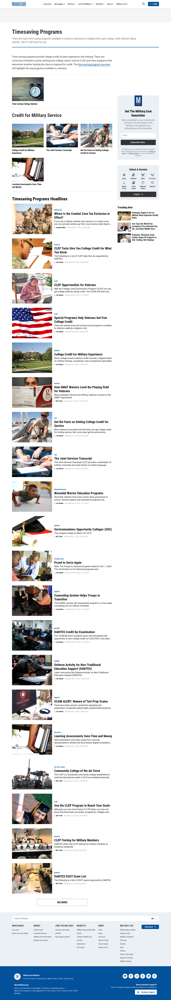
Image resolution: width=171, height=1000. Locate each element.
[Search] (143, 4)
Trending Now (125, 207)
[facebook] (131, 976)
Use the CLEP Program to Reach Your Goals (82, 805)
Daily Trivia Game (126, 954)
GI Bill (79, 933)
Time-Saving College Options (24, 104)
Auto (122, 947)
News (109, 4)
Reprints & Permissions (22, 991)
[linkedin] (148, 976)
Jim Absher (59, 262)
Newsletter (36, 988)
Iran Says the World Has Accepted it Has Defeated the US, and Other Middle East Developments (145, 226)
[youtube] (125, 976)
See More (62, 902)
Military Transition (127, 937)
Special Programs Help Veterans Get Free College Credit (80, 320)
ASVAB (58, 933)
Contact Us (46, 988)
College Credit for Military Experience (23, 151)
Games (123, 944)
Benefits (99, 4)
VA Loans (15, 930)
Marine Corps (103, 940)
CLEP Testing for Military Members (76, 840)
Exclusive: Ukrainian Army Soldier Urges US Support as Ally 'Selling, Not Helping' (144, 237)
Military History (125, 961)
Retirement (81, 944)
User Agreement (38, 991)
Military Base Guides (128, 930)
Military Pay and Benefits (86, 930)
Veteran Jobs (125, 933)
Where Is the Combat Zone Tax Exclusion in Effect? (82, 215)
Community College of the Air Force (77, 771)
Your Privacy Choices (64, 991)
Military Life (121, 4)
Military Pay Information (43, 937)
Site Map (17, 993)
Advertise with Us (58, 988)
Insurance (47, 4)
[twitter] (142, 976)
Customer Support (148, 992)
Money (70, 4)
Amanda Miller (61, 227)
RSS (75, 991)
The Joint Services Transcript (59, 150)
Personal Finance (40, 933)
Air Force (101, 937)
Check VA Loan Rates (20, 933)
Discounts (81, 947)
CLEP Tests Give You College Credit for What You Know (82, 250)
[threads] (154, 976)
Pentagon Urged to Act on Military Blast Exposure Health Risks (145, 215)
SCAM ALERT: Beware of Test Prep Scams (81, 701)
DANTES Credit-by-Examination (74, 632)
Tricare (79, 940)
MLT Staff (59, 401)
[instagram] (136, 976)
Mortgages (58, 4)
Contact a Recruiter (62, 930)
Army (100, 930)
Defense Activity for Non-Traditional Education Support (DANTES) (77, 667)
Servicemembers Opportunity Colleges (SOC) (83, 529)
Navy (100, 933)
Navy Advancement (62, 937)
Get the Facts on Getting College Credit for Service (95, 151)
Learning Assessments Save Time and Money (26, 185)
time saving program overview (94, 64)
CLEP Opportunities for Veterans (75, 285)
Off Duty (123, 940)
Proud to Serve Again (67, 562)
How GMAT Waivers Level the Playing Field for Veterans (81, 389)
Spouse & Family (126, 958)
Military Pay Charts (41, 940)
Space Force (103, 947)
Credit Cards (38, 930)
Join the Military (84, 4)
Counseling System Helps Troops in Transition (77, 597)
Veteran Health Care (84, 937)
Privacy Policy (134, 153)
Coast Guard (103, 944)
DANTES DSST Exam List (70, 876)
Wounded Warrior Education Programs (78, 493)
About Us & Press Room (22, 988)
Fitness (123, 951)
